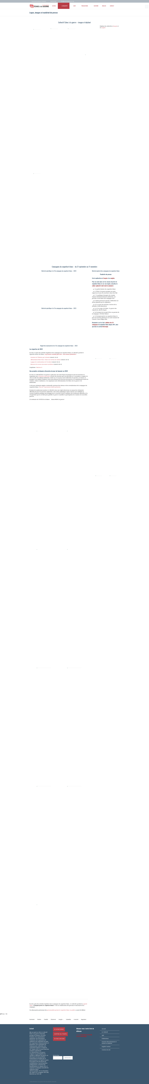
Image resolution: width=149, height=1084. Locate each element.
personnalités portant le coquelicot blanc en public (61, 1010)
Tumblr (46, 1019)
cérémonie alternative (44, 376)
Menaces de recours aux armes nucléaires (42, 364)
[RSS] (116, 1)
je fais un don (59, 1038)
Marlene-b (39, 367)
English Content (106, 1046)
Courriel (76, 1019)
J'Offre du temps (60, 1034)
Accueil (104, 1028)
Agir (103, 1035)
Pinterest (53, 1019)
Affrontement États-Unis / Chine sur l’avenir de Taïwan (46, 359)
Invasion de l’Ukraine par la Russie (40, 357)
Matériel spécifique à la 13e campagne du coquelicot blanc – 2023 (59, 308)
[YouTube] (114, 1)
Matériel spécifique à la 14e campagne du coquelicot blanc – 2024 (59, 271)
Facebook (31, 1019)
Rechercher (56, 1055)
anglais (103, 27)
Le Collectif (105, 1032)
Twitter (39, 1019)
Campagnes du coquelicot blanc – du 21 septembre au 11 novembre (74, 266)
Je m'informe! (59, 1029)
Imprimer (83, 1019)
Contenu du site (106, 1049)
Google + (61, 1019)
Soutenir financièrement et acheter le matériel (109, 1042)
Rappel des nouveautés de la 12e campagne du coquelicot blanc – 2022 (59, 346)
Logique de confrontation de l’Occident (41, 362)
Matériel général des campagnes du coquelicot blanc (106, 271)
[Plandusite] (119, 1)
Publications (105, 1038)
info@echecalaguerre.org (67, 1)
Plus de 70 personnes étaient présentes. (50, 387)
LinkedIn (68, 1019)
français (115, 26)
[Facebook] (112, 1)
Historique (105, 327)
